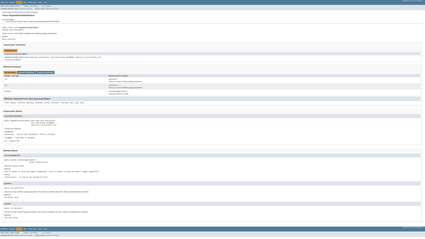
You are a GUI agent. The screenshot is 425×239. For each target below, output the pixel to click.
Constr (22, 9)
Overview (4, 2)
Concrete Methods (45, 72)
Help (45, 2)
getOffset (113, 85)
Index (40, 2)
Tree (25, 2)
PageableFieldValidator (14, 57)
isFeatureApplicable (117, 91)
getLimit (112, 79)
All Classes (46, 6)
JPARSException (41, 162)
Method (29, 9)
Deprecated (32, 2)
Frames (26, 6)
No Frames (34, 6)
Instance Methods (26, 72)
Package (12, 2)
